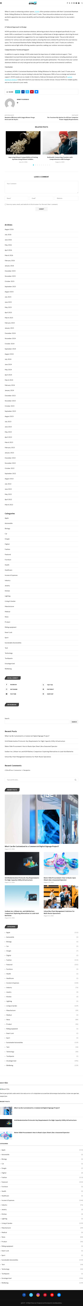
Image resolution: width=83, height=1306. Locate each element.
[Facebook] (67, 3)
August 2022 (9, 479)
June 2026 (8, 240)
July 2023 (8, 421)
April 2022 (8, 499)
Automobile (42, 937)
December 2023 (10, 395)
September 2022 (10, 473)
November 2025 (10, 276)
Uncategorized (42, 1061)
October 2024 (9, 344)
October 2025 (9, 281)
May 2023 (8, 432)
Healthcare (42, 978)
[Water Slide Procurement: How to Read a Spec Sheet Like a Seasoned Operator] (61, 863)
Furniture (42, 969)
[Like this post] (18, 91)
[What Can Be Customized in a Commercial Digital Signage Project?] (41, 819)
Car (42, 946)
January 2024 (9, 390)
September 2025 (10, 286)
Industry (42, 987)
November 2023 (10, 401)
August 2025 (9, 292)
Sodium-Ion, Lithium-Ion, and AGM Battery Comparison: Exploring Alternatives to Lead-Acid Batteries (39, 751)
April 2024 (8, 375)
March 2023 (9, 442)
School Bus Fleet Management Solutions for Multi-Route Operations (28, 757)
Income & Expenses (42, 983)
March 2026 (9, 255)
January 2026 (9, 266)
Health (42, 974)
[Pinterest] (74, 3)
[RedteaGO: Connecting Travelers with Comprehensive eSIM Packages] (60, 142)
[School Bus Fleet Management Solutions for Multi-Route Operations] (61, 896)
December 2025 (10, 271)
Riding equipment (42, 1029)
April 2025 (8, 312)
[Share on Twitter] (27, 91)
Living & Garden (42, 1006)
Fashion (42, 960)
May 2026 (8, 245)
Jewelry (42, 992)
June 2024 (8, 364)
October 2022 (9, 468)
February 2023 (10, 447)
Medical (42, 1015)
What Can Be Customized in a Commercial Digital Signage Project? (27, 736)
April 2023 (8, 437)
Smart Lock (42, 1033)
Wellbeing (42, 1065)
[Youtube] (76, 3)
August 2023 (9, 416)
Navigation (26, 770)
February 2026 (10, 260)
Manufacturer (42, 1010)
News (42, 1019)
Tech (42, 1047)
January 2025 (9, 328)
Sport (42, 1038)
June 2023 (8, 427)
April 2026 (8, 250)
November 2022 (10, 463)
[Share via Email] (36, 91)
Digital (42, 955)
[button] (8, 149)
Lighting (42, 1001)
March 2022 (9, 505)
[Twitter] (69, 3)
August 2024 (9, 354)
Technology (42, 1052)
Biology (42, 942)
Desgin (42, 951)
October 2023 (9, 406)
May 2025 (8, 307)
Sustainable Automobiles (42, 1042)
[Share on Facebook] (23, 91)
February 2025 (10, 323)
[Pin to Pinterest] (32, 91)
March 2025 (9, 318)
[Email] (78, 3)
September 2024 (10, 349)
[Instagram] (71, 3)
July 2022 (8, 484)
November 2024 (10, 338)
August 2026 (9, 229)
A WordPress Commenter (13, 770)
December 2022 (10, 458)
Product (42, 1024)
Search (7, 718)
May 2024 (8, 369)
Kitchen (42, 997)
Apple (42, 932)
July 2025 (8, 297)
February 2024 (10, 385)
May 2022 (8, 494)
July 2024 (8, 359)
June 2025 (8, 302)
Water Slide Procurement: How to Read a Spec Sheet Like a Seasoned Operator (31, 746)
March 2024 (9, 380)
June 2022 (8, 489)
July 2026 (8, 234)
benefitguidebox (23, 99)
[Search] (82, 3)
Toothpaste (42, 1056)
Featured (42, 964)
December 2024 (10, 333)
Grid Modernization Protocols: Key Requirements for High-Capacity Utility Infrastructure (35, 741)
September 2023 (10, 411)
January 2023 (9, 453)
